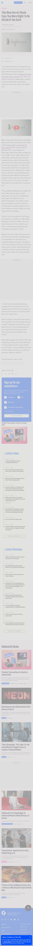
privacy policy (7, 942)
